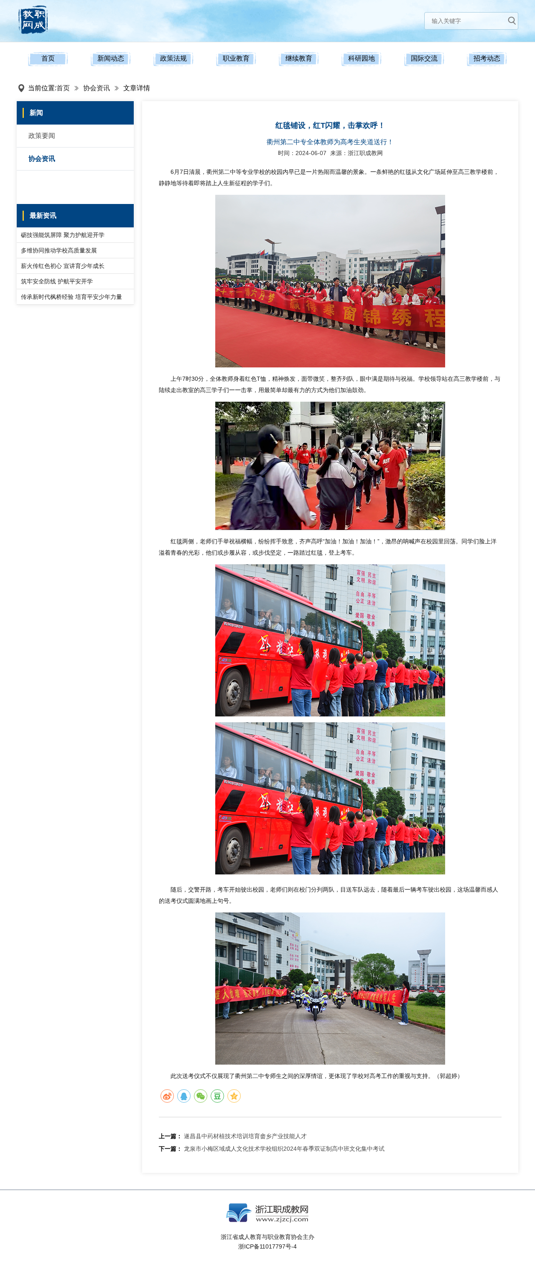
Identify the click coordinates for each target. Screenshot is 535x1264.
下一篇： (170, 1148)
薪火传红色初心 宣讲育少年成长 (62, 265)
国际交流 (424, 58)
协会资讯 (96, 88)
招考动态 (487, 58)
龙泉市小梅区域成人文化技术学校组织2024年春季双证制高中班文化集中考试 (284, 1148)
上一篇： (170, 1136)
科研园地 (361, 58)
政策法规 (173, 58)
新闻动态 (110, 58)
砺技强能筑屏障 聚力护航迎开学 (62, 235)
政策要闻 (41, 135)
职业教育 (236, 58)
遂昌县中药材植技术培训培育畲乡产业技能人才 (245, 1136)
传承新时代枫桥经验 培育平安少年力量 (71, 296)
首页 (48, 58)
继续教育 (298, 58)
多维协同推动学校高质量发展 (59, 250)
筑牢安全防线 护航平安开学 (57, 281)
